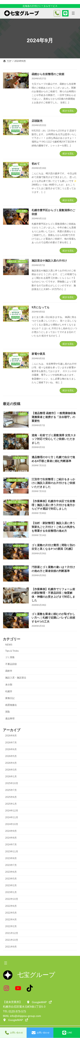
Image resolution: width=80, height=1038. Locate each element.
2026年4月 (11, 763)
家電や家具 (38, 353)
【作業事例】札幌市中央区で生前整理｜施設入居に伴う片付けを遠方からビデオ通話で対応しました (53, 505)
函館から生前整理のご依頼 (48, 74)
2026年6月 (11, 749)
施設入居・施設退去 (15, 677)
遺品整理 (10, 718)
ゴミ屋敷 (10, 657)
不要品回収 (11, 664)
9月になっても (41, 307)
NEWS (8, 644)
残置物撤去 (11, 705)
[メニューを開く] (73, 13)
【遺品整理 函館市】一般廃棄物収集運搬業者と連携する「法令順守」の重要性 (54, 417)
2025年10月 (11, 783)
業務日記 (10, 698)
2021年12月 (11, 933)
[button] (39, 1002)
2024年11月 (11, 817)
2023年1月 (11, 892)
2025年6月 (11, 797)
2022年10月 (11, 899)
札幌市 (8, 691)
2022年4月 (11, 919)
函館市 (8, 671)
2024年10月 (11, 824)
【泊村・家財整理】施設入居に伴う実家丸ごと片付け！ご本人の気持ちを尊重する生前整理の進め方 (53, 526)
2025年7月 (11, 790)
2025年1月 (11, 803)
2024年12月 (11, 810)
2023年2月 (11, 885)
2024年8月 (11, 837)
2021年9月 (11, 946)
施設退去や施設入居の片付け (49, 260)
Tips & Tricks (12, 651)
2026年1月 (11, 776)
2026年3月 (11, 769)
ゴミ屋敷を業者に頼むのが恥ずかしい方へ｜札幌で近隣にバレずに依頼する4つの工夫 (53, 617)
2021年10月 (11, 940)
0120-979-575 (17, 1011)
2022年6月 (11, 906)
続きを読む (68, 110)
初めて (36, 163)
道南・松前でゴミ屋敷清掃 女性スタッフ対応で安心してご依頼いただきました (54, 439)
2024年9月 (11, 831)
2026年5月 (11, 756)
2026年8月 (11, 735)
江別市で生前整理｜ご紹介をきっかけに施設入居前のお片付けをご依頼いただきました (53, 483)
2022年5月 (11, 912)
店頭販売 (37, 120)
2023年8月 (11, 858)
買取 (7, 711)
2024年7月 (11, 844)
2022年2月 (11, 926)
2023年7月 (11, 865)
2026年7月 (11, 742)
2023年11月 (11, 851)
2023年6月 (11, 872)
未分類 (8, 684)
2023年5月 (11, 878)
